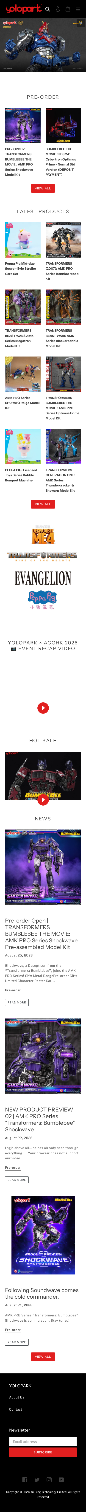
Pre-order (13, 990)
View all (43, 188)
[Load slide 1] (33, 66)
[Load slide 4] (45, 66)
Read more (17, 1002)
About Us (16, 1397)
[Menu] (78, 9)
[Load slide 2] (37, 66)
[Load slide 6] (53, 66)
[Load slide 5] (49, 66)
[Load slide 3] (41, 66)
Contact (15, 1409)
